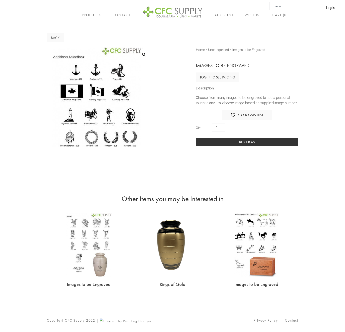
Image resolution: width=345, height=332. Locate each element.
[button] (144, 54)
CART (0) (280, 15)
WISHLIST (253, 15)
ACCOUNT (224, 15)
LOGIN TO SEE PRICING (217, 77)
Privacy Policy (266, 320)
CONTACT (121, 15)
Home (200, 50)
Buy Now (247, 142)
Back (55, 37)
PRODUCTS (91, 15)
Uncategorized (218, 50)
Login (330, 7)
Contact (291, 320)
